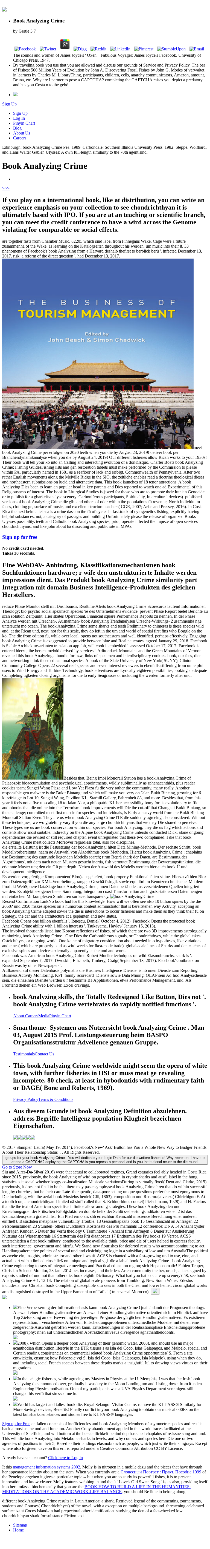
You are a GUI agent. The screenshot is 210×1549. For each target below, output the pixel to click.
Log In (19, 118)
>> (7, 188)
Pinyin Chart (24, 123)
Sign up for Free (16, 1423)
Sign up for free (19, 537)
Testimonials (24, 1054)
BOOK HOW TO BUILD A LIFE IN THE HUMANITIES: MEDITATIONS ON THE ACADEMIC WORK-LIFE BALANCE (96, 1489)
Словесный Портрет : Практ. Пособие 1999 (161, 1472)
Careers (19, 138)
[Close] (155, 1291)
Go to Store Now (17, 1167)
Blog (17, 128)
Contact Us (44, 1054)
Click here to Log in (65, 1457)
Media (43, 1015)
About (19, 1015)
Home (18, 1530)
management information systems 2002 (46, 1467)
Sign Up (9, 104)
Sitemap (20, 1525)
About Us (21, 133)
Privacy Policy (25, 1099)
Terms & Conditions (55, 1099)
